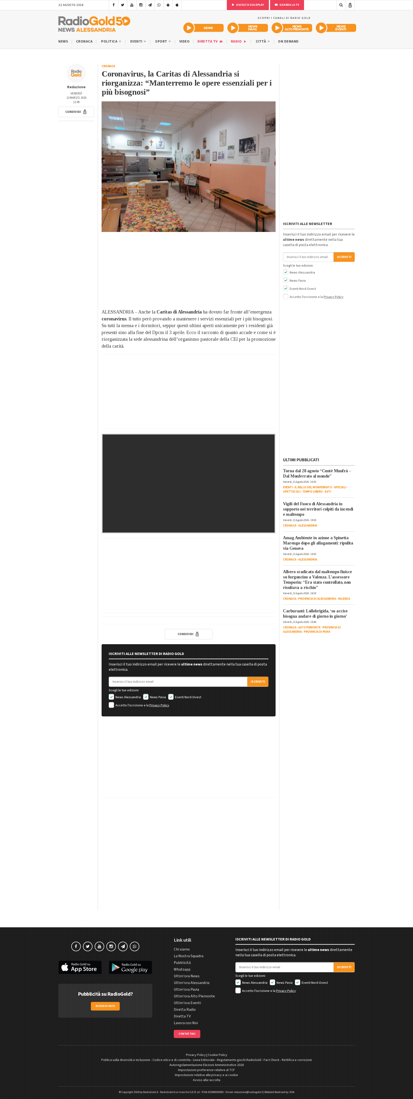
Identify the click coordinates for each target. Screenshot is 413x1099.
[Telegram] (150, 5)
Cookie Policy (217, 1055)
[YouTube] (131, 5)
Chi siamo (182, 949)
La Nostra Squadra (188, 956)
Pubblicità (182, 962)
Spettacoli (291, 491)
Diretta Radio (185, 1009)
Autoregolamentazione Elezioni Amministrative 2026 (206, 1065)
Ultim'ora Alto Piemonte (194, 996)
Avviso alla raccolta (206, 1080)
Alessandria (307, 525)
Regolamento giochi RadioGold (239, 1060)
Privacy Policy (159, 705)
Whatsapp (182, 969)
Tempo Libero (312, 491)
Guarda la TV (289, 5)
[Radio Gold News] (203, 27)
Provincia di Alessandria (317, 599)
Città (261, 41)
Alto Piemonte (309, 627)
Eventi (136, 41)
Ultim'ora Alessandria (191, 982)
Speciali (340, 487)
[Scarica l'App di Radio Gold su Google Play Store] (130, 967)
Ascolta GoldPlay (250, 5)
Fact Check (271, 1060)
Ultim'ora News (187, 976)
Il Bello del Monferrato (313, 487)
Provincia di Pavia (317, 632)
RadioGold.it (150, 1092)
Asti (328, 491)
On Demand (288, 41)
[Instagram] (140, 5)
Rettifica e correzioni (297, 1060)
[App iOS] (177, 5)
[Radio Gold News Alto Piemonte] (292, 27)
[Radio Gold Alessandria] (94, 23)
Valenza (344, 599)
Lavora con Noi (186, 1023)
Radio (237, 41)
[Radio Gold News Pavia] (248, 27)
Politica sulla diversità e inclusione (125, 1060)
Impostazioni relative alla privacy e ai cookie (206, 1075)
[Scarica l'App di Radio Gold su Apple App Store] (80, 967)
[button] (76, 112)
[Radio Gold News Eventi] (336, 27)
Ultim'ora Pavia (186, 989)
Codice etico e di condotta (171, 1060)
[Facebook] (113, 5)
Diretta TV (208, 41)
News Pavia (157, 697)
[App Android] (168, 5)
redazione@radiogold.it (248, 1092)
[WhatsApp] (159, 5)
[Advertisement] (189, 270)
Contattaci (187, 1034)
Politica (109, 41)
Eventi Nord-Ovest (187, 697)
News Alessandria (128, 697)
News (63, 41)
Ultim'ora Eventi (187, 1003)
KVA (292, 1092)
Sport (161, 41)
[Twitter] (122, 5)
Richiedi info (105, 1006)
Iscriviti (258, 681)
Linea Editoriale (204, 1060)
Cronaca (84, 41)
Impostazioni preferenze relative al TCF (206, 1070)
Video (184, 41)
